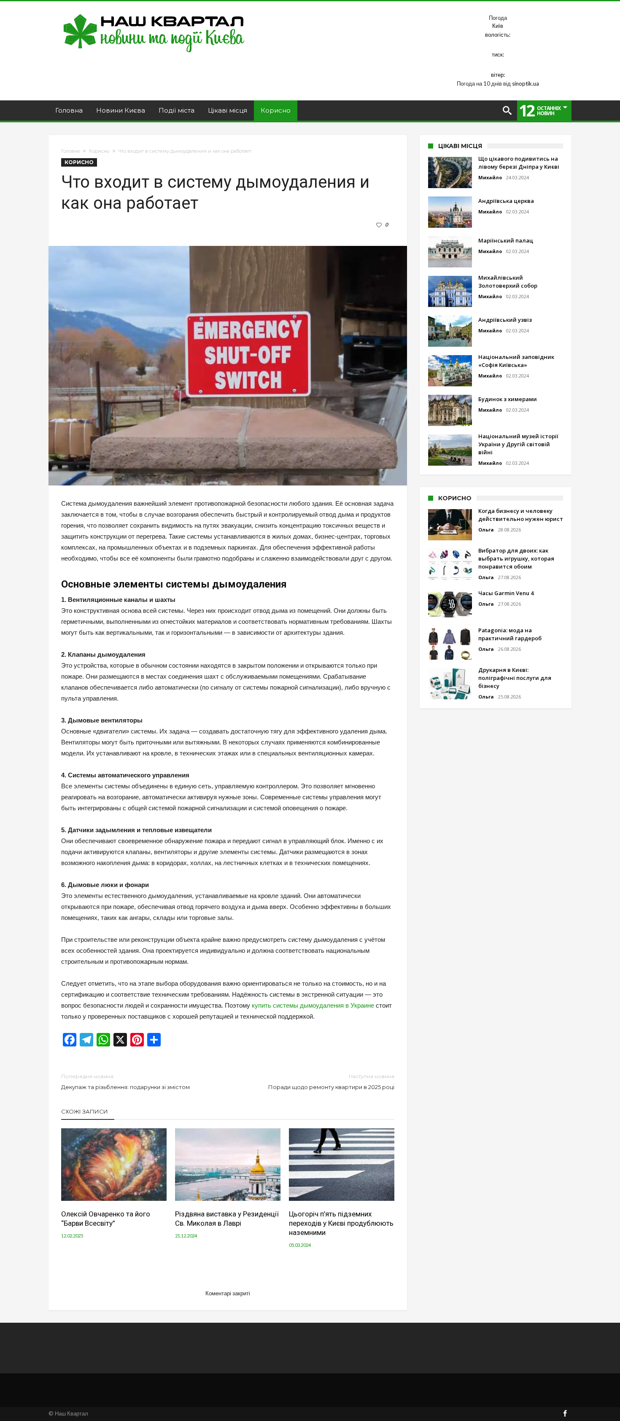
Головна (70, 151)
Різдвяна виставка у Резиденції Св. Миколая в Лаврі (227, 1218)
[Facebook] (564, 1414)
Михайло (490, 177)
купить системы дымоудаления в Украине (313, 1005)
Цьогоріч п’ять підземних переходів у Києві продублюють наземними (341, 1223)
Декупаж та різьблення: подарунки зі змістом (125, 1081)
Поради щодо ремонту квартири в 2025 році (331, 1081)
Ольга (486, 529)
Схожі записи (84, 1111)
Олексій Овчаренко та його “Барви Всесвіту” (105, 1218)
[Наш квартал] (154, 14)
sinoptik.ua (525, 83)
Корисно (99, 151)
